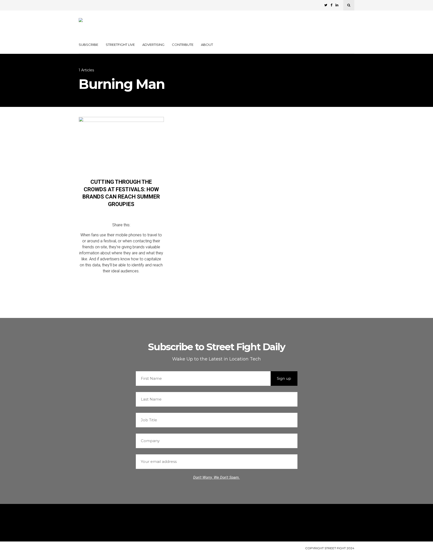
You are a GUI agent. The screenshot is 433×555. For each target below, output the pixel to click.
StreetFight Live (120, 45)
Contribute (182, 45)
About (207, 45)
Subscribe (88, 45)
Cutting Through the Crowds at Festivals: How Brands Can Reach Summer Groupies (121, 193)
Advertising (153, 45)
